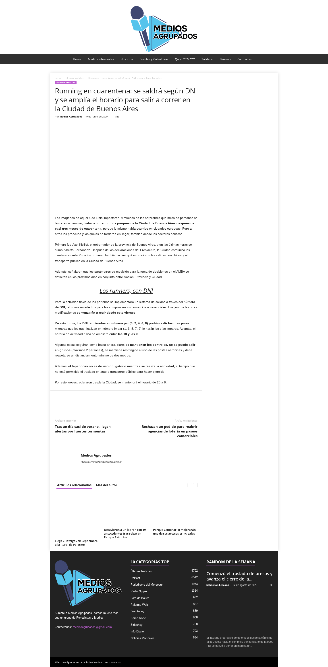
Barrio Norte (138, 618)
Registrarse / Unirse (260, 3)
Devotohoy (137, 611)
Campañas (244, 59)
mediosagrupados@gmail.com (92, 627)
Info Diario (137, 631)
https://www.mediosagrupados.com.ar (101, 461)
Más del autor (106, 485)
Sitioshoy (137, 624)
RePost (135, 578)
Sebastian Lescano (217, 585)
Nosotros (126, 59)
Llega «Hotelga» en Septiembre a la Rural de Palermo (76, 543)
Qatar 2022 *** (185, 59)
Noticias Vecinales (142, 638)
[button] (271, 59)
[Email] (90, 128)
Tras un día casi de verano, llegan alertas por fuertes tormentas (83, 428)
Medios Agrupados (71, 116)
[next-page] (195, 485)
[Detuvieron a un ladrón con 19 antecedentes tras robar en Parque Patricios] (126, 510)
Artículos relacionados (74, 485)
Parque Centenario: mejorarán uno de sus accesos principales (174, 531)
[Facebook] (59, 128)
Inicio (58, 78)
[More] (111, 128)
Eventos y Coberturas (154, 59)
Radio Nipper (139, 591)
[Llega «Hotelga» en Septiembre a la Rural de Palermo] (77, 515)
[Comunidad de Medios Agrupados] (164, 29)
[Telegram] (100, 128)
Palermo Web (139, 604)
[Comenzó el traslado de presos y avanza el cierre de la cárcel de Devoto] (240, 611)
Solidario (207, 59)
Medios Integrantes (101, 59)
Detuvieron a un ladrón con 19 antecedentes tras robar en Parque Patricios (125, 533)
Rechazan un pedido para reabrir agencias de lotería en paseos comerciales (169, 431)
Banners (225, 59)
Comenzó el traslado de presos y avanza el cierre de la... (239, 576)
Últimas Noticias (74, 78)
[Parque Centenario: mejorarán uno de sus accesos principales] (175, 510)
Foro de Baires (140, 598)
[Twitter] (69, 128)
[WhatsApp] (79, 128)
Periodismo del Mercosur (147, 584)
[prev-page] (189, 485)
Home (77, 59)
